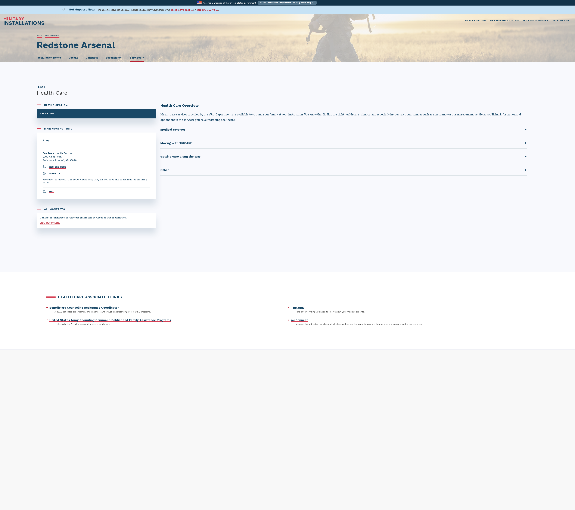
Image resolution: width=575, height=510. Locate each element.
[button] (287, 3)
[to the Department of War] (199, 2)
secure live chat (180, 9)
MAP (51, 191)
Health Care (47, 113)
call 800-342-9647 (207, 9)
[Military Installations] (24, 24)
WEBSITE (54, 173)
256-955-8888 (57, 166)
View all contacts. (50, 222)
